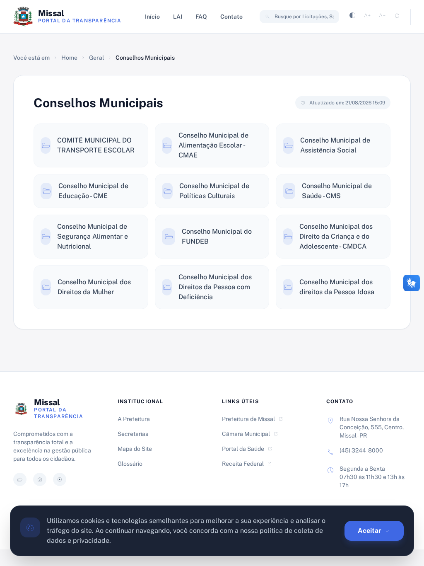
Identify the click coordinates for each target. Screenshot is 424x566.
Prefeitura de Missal (252, 419)
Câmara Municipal (250, 434)
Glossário (130, 463)
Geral (96, 57)
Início (152, 16)
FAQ (201, 16)
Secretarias (133, 434)
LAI (177, 16)
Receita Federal (247, 463)
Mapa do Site (135, 448)
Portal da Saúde (247, 448)
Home (69, 57)
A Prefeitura (134, 419)
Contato (231, 16)
